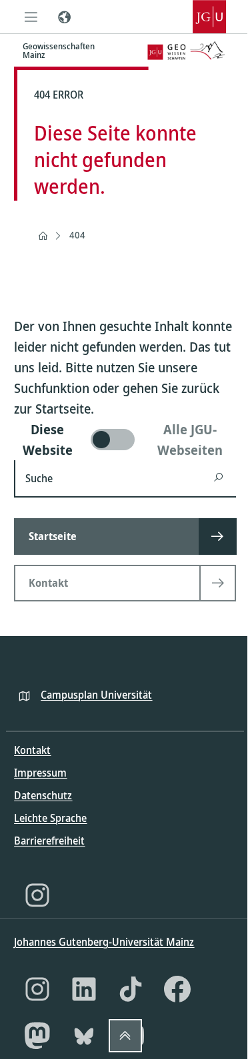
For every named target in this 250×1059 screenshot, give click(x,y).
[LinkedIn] (84, 989)
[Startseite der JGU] (209, 16)
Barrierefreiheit (49, 840)
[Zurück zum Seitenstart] (125, 1035)
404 (77, 234)
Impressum (40, 772)
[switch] (124, 439)
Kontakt (32, 750)
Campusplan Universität (96, 694)
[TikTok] (130, 989)
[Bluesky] (84, 1035)
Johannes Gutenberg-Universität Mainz (104, 941)
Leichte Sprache (50, 818)
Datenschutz (43, 795)
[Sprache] (64, 16)
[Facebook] (177, 989)
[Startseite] (43, 236)
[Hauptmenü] (30, 16)
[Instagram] (37, 895)
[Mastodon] (37, 1035)
